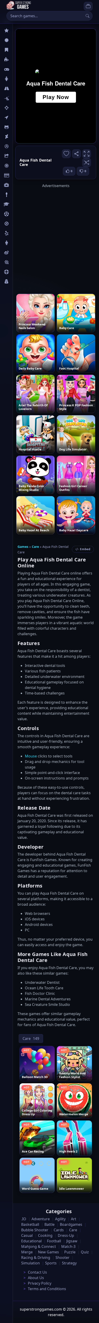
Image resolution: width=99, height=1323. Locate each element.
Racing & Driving (35, 1257)
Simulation (30, 1263)
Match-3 (68, 1246)
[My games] (88, 6)
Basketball (30, 1224)
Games (22, 546)
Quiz (16, 252)
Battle (17, 98)
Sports (18, 272)
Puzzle (18, 59)
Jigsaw (18, 223)
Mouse (31, 756)
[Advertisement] (49, 237)
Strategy (69, 1263)
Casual (18, 50)
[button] (86, 162)
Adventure (41, 1218)
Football (54, 1240)
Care (16, 185)
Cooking (45, 1235)
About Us (36, 1277)
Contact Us (37, 1272)
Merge (27, 1252)
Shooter (62, 1257)
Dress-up (66, 1235)
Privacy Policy (39, 1283)
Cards (17, 175)
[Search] (87, 16)
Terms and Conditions (47, 1288)
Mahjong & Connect (38, 1246)
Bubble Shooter (34, 1229)
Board (18, 156)
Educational (31, 1240)
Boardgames (71, 1224)
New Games (48, 1252)
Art (15, 136)
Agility (18, 127)
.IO (15, 117)
